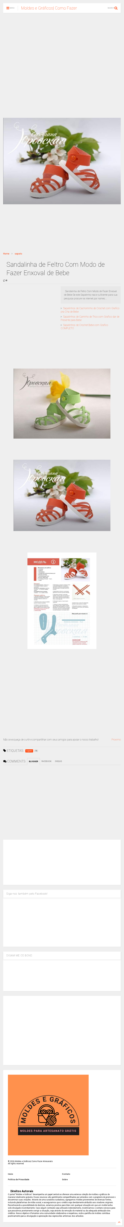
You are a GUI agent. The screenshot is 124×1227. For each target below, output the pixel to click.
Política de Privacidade (18, 1179)
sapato (18, 253)
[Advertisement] (62, 40)
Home (6, 253)
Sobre (65, 1179)
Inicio (10, 1174)
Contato (66, 1174)
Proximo (116, 739)
